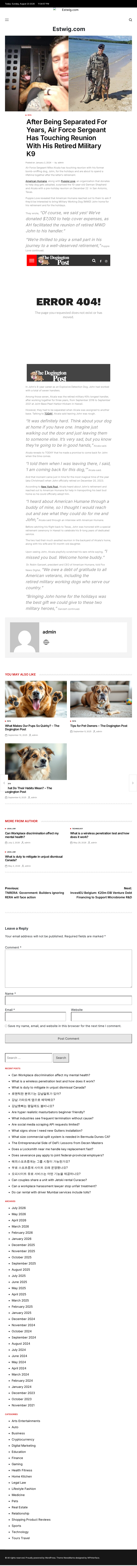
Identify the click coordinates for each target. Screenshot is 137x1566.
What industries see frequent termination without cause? (52, 1118)
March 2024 (20, 1374)
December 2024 (23, 1319)
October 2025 (22, 1257)
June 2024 (19, 1356)
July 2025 (19, 1276)
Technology (77, 829)
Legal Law (11, 829)
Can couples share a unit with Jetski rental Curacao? (49, 1180)
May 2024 (19, 1362)
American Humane (36, 181)
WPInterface (93, 1557)
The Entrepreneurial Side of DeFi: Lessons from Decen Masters (57, 1143)
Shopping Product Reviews (31, 1519)
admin (61, 162)
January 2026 (21, 1238)
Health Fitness (22, 1470)
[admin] (24, 637)
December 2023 (23, 1393)
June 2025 (19, 1282)
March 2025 (20, 1300)
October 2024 (22, 1331)
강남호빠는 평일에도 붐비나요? (33, 1106)
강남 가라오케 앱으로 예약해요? (33, 1100)
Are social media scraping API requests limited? (46, 1124)
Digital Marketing (24, 1445)
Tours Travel (21, 1538)
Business (18, 1433)
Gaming (17, 1464)
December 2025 (23, 1245)
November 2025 (23, 1251)
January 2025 (21, 1312)
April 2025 (19, 1294)
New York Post (49, 486)
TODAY (48, 413)
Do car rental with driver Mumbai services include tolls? (51, 1192)
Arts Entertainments (26, 1421)
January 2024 (22, 1386)
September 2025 (24, 1263)
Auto (15, 1427)
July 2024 (19, 1350)
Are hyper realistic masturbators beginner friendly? (48, 1112)
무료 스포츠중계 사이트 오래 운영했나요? (40, 1167)
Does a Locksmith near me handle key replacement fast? (52, 1149)
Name (10, 993)
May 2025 (19, 1288)
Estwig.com (69, 29)
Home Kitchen (22, 1476)
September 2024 (24, 1337)
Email (10, 1010)
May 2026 (19, 1214)
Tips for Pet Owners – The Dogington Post (98, 726)
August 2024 (21, 1343)
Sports (16, 1526)
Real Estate (20, 1507)
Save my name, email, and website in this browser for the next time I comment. (64, 1026)
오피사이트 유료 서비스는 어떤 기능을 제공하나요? (46, 1174)
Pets (29, 115)
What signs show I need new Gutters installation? (47, 1130)
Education (19, 1452)
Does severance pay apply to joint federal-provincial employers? (58, 1155)
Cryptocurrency (23, 1439)
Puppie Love (68, 181)
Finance (17, 1458)
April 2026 (19, 1220)
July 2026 (19, 1208)
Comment (13, 947)
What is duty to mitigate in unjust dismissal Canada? (49, 1087)
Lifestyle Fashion (24, 1488)
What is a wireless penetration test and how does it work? (53, 1081)
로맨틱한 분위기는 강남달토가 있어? (36, 1093)
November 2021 (23, 1405)
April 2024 (19, 1368)
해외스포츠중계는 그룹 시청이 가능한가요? (41, 1161)
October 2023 (22, 1399)
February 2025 (22, 1306)
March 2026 (20, 1226)
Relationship (20, 1513)
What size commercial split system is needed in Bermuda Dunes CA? (61, 1136)
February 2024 (22, 1380)
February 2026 (22, 1232)
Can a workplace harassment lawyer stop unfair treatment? (54, 1186)
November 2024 (23, 1325)
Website (77, 1010)
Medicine (18, 1495)
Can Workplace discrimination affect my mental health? (51, 1075)
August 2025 (21, 1269)
